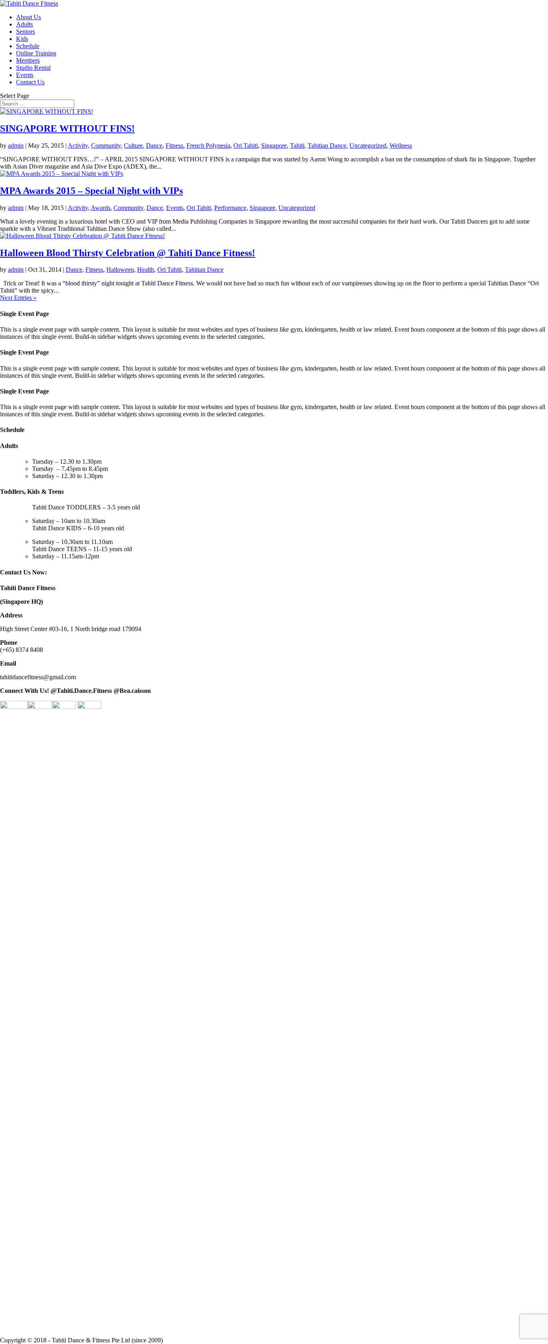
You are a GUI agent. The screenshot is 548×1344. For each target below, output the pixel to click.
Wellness (401, 145)
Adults (24, 24)
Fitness (174, 145)
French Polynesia (208, 145)
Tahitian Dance (327, 145)
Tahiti (297, 145)
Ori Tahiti (245, 145)
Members (28, 60)
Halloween (120, 269)
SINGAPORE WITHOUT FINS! (67, 128)
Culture (133, 145)
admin (16, 145)
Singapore (274, 145)
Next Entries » (18, 297)
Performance (230, 207)
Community (106, 145)
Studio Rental (33, 67)
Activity (78, 145)
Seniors (25, 31)
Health (145, 269)
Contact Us (30, 82)
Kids (22, 38)
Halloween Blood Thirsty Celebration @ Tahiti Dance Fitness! (127, 253)
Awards (100, 207)
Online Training (36, 53)
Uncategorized (367, 145)
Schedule (27, 46)
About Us (28, 17)
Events (24, 74)
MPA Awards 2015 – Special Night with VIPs (91, 190)
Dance (154, 145)
